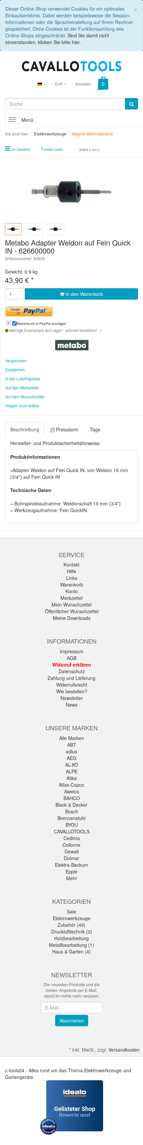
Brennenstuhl (71, 818)
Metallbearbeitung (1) (71, 944)
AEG (71, 758)
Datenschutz (72, 671)
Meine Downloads (71, 618)
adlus (71, 751)
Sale (71, 911)
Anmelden (83, 83)
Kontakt (71, 564)
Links (71, 578)
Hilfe (71, 571)
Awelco (71, 791)
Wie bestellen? (71, 691)
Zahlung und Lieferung (71, 678)
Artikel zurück (53, 149)
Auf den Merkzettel (22, 387)
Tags (95, 429)
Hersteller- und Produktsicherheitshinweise (55, 443)
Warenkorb (71, 584)
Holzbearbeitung (71, 938)
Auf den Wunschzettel (25, 396)
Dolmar (71, 858)
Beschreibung (24, 429)
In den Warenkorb (83, 294)
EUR (59, 83)
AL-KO (71, 764)
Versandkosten (124, 1049)
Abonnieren (72, 1020)
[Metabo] (71, 344)
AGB (71, 658)
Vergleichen (16, 360)
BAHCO (72, 798)
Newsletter (72, 698)
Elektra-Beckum (71, 864)
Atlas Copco (71, 784)
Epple (71, 871)
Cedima (72, 838)
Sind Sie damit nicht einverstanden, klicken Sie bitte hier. (57, 38)
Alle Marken (71, 738)
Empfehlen (15, 369)
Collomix (71, 844)
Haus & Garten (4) (71, 951)
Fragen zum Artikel (22, 405)
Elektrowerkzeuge (71, 918)
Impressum (71, 651)
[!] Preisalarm (64, 429)
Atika (72, 778)
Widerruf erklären (71, 664)
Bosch (71, 811)
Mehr (71, 878)
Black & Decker (71, 804)
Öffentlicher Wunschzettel (71, 611)
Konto (72, 591)
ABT (71, 744)
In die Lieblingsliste (22, 378)
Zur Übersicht (20, 149)
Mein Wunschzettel (71, 604)
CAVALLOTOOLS (71, 831)
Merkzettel (71, 598)
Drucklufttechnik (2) (71, 931)
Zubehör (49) (71, 924)
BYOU (72, 824)
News (71, 704)
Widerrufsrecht (71, 684)
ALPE (71, 771)
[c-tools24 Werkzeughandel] (71, 65)
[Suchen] (131, 103)
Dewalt (72, 851)
